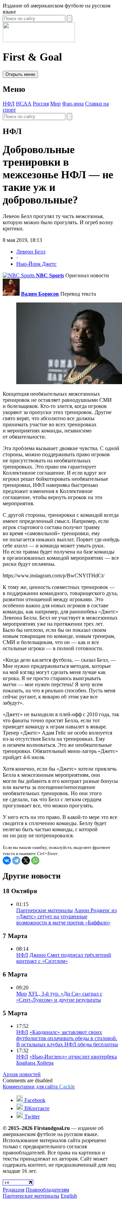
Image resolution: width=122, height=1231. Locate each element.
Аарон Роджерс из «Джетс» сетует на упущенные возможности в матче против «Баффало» (66, 916)
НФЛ (9, 103)
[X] (26, 860)
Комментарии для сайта (39, 1086)
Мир (55, 103)
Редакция (13, 1190)
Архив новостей (22, 1074)
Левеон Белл (30, 252)
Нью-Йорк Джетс (36, 264)
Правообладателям (47, 1190)
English (69, 1196)
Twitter (31, 1116)
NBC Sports (50, 275)
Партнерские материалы (44, 910)
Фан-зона (73, 103)
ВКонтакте (36, 1108)
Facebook (34, 1100)
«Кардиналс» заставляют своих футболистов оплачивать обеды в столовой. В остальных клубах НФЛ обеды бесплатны (67, 1038)
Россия (41, 103)
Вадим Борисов (40, 294)
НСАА (24, 103)
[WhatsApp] (35, 860)
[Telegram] (16, 860)
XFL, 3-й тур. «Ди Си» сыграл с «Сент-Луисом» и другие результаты (59, 997)
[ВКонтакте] (7, 860)
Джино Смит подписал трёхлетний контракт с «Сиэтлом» (63, 958)
